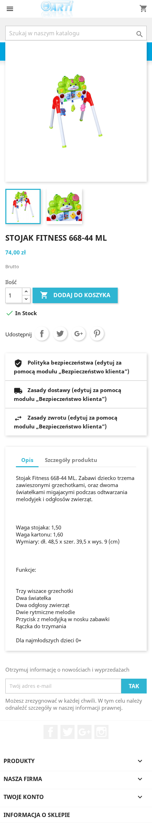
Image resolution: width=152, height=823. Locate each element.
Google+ (78, 333)
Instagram (101, 732)
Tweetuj (60, 333)
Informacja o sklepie (37, 815)
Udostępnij (42, 333)
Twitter (67, 732)
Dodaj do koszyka (75, 295)
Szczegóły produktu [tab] (71, 459)
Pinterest (97, 333)
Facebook (50, 732)
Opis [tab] (27, 459)
